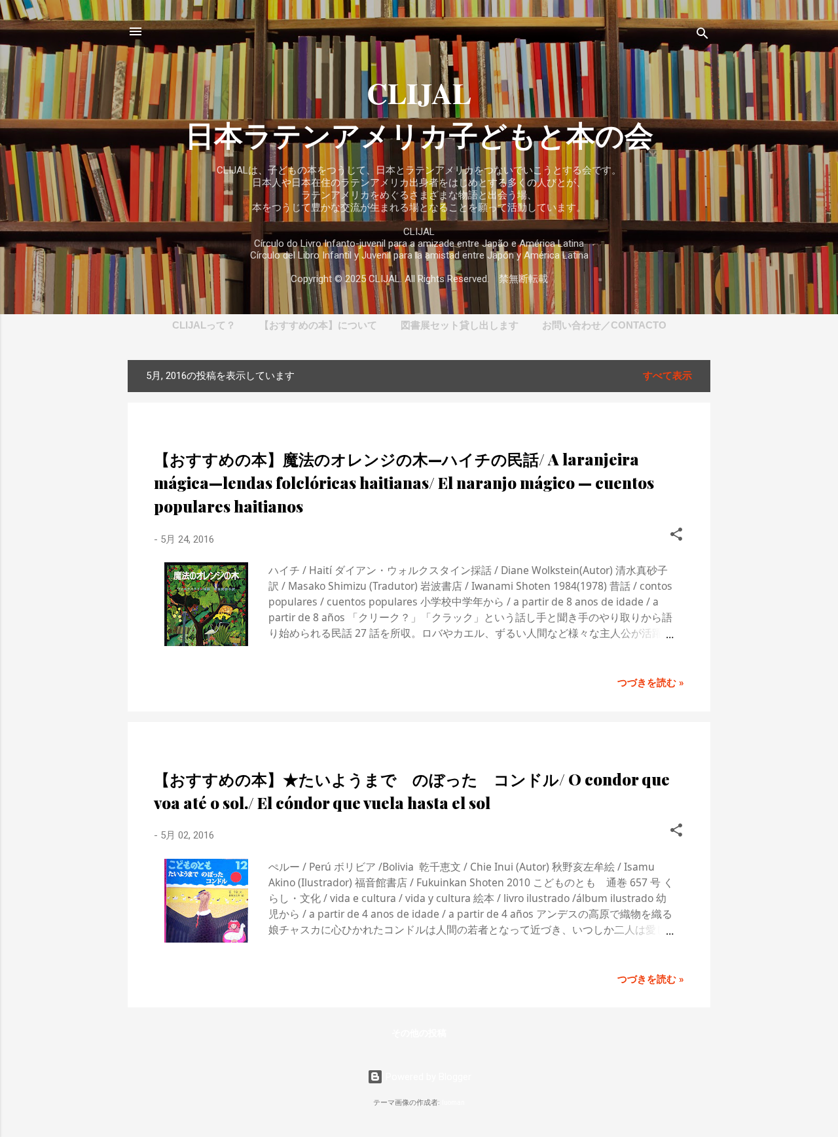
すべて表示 (667, 376)
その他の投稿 (419, 1033)
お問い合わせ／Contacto (604, 325)
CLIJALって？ (204, 325)
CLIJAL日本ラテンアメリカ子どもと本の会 (419, 114)
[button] (676, 536)
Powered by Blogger (427, 1077)
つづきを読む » (650, 683)
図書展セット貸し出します (460, 325)
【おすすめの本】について (318, 325)
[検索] (702, 36)
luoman (453, 1102)
